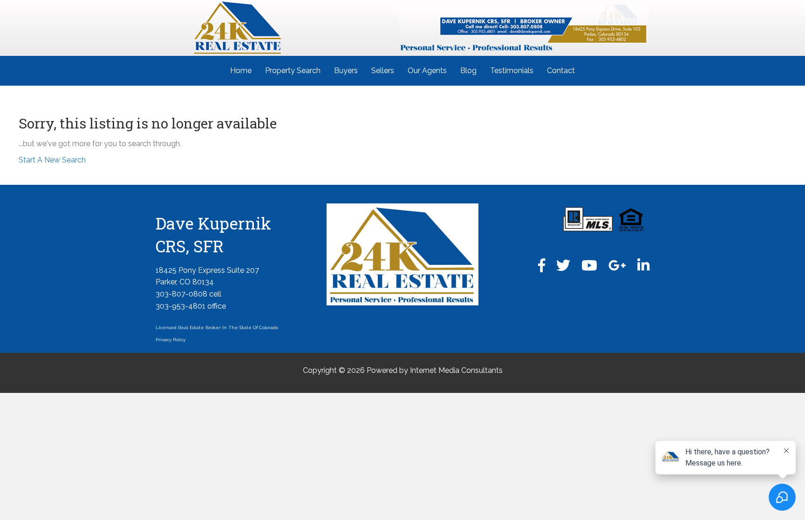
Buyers (346, 70)
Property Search (293, 70)
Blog (468, 70)
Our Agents (427, 70)
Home (241, 70)
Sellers (382, 70)
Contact (561, 70)
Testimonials (511, 70)
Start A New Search (52, 159)
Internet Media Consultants (456, 370)
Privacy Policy (170, 339)
